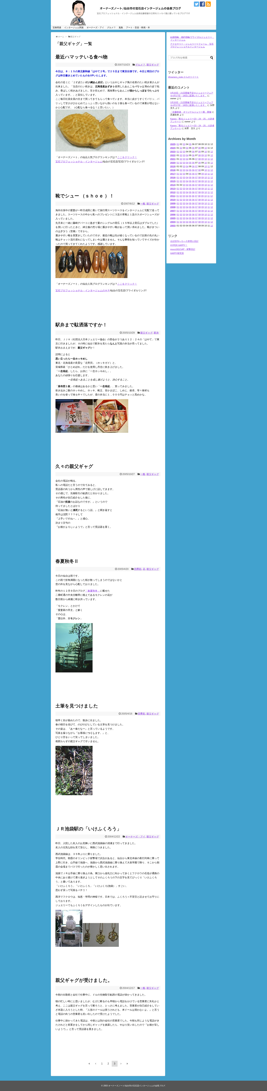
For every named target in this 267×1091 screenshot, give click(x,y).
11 (209, 159)
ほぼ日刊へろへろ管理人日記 (184, 241)
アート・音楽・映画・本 (138, 27)
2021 (172, 159)
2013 (172, 188)
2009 (172, 203)
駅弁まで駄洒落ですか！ (81, 324)
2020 (172, 162)
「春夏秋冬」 (92, 590)
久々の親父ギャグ (74, 466)
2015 (172, 181)
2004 (172, 222)
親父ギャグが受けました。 (83, 980)
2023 (172, 151)
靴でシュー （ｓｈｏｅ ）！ (84, 195)
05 (190, 144)
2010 (172, 199)
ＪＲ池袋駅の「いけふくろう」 (88, 828)
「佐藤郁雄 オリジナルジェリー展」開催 (190, 112)
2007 (172, 211)
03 (184, 144)
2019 (172, 166)
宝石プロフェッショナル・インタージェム (78, 161)
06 (193, 148)
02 (181, 148)
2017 (172, 174)
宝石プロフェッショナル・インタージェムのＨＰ (82, 290)
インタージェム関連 (74, 27)
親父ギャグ (152, 64)
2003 (172, 225)
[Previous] (96, 1063)
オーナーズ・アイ (95, 27)
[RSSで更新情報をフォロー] (208, 4)
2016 (172, 177)
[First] (89, 1063)
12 (211, 151)
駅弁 (156, 332)
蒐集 (121, 27)
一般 (142, 203)
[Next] (121, 1063)
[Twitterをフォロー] (196, 4)
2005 (172, 218)
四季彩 (138, 569)
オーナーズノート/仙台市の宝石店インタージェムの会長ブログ (136, 1086)
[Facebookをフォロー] (202, 4)
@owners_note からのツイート (183, 77)
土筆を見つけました (76, 705)
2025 (172, 144)
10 (205, 148)
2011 (172, 196)
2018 (172, 170)
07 (196, 159)
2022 (172, 155)
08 (199, 148)
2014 (172, 185)
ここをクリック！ (127, 157)
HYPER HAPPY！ (178, 245)
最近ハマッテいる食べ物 (81, 56)
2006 (172, 214)
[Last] (127, 1063)
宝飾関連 (57, 27)
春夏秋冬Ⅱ (67, 561)
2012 (172, 192)
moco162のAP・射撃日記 (182, 249)
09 (202, 155)
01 (178, 144)
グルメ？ (111, 27)
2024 (172, 148)
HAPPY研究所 (177, 253)
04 (187, 148)
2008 (172, 207)
